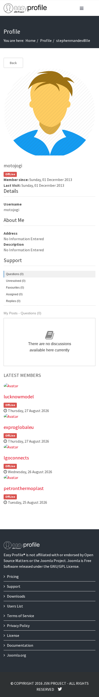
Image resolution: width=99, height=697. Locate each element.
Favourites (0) (15, 287)
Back (13, 63)
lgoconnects (16, 458)
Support (13, 586)
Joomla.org (16, 655)
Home (30, 40)
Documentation (20, 645)
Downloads (16, 596)
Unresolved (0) (15, 281)
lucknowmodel (19, 397)
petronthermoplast (24, 488)
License (13, 635)
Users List (15, 606)
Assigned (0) (14, 294)
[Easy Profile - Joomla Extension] (25, 8)
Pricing (13, 576)
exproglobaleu (19, 427)
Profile (46, 40)
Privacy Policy (18, 625)
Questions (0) (15, 274)
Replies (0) (13, 301)
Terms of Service (20, 615)
